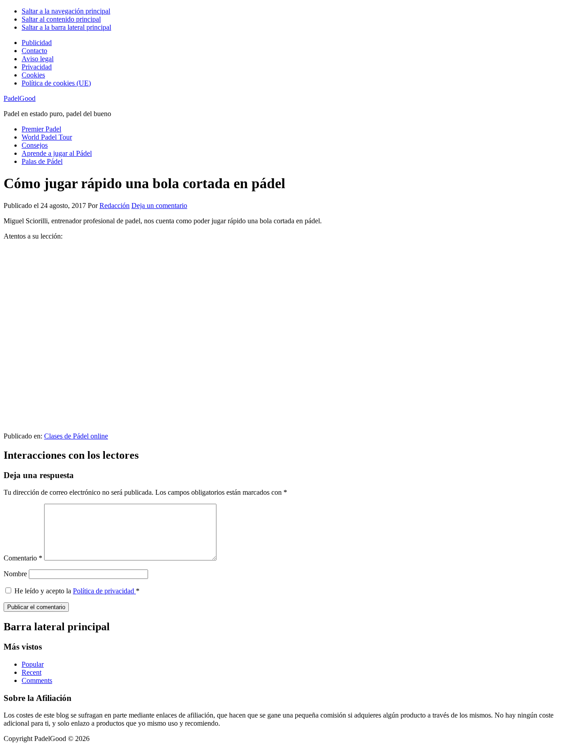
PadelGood (20, 98)
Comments (37, 680)
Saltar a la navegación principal (66, 11)
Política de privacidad (104, 591)
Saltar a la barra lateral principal (66, 27)
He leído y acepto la (77, 591)
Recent (31, 672)
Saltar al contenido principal (61, 19)
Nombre (15, 574)
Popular (33, 664)
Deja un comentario (159, 205)
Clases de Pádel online (76, 436)
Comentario (23, 558)
